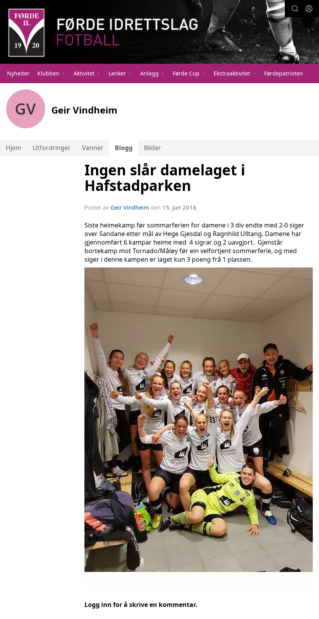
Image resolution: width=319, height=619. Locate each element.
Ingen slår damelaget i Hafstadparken (164, 178)
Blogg (124, 147)
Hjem (13, 147)
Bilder (152, 147)
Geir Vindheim (129, 207)
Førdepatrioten (283, 73)
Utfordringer (52, 147)
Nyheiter (18, 73)
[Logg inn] (309, 9)
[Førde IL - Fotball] (159, 33)
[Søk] (295, 9)
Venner (92, 147)
